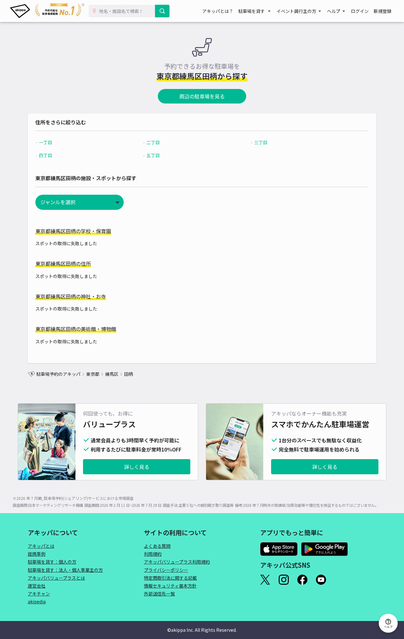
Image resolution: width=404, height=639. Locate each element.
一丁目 (45, 142)
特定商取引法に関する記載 (170, 578)
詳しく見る (136, 466)
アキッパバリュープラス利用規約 (177, 562)
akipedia (37, 601)
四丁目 (45, 155)
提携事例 (36, 554)
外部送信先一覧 (159, 593)
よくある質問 (157, 546)
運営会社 (36, 586)
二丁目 (153, 142)
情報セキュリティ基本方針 (170, 586)
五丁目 (153, 155)
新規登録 (382, 11)
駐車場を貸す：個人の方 (52, 562)
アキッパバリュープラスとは (56, 578)
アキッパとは (41, 546)
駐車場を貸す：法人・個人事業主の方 (65, 570)
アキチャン (39, 593)
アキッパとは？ (217, 11)
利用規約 (153, 554)
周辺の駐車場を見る (202, 96)
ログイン (360, 11)
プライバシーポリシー (166, 570)
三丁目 (260, 142)
